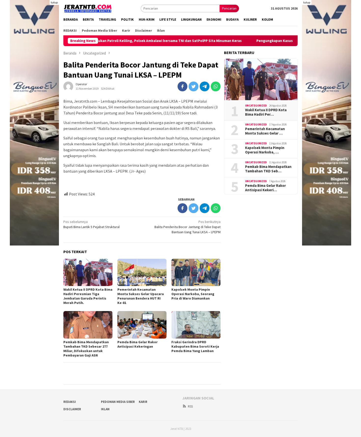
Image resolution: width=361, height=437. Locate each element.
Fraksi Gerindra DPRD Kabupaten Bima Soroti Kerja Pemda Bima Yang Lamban (195, 346)
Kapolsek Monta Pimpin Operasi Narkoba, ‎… (264, 150)
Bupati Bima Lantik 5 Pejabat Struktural (91, 224)
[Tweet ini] (193, 86)
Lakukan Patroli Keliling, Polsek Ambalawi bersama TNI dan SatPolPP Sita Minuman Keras (151, 41)
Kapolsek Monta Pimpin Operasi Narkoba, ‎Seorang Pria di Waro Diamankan (192, 293)
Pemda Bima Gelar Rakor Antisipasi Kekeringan (137, 344)
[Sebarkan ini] (182, 86)
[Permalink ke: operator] (68, 86)
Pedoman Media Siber (118, 402)
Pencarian (229, 8)
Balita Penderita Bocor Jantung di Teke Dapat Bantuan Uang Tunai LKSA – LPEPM (187, 226)
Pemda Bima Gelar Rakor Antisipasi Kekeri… (265, 187)
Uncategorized (256, 105)
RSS (190, 406)
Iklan (105, 409)
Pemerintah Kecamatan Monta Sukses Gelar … (265, 131)
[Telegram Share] (204, 86)
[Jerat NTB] (87, 8)
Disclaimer (72, 409)
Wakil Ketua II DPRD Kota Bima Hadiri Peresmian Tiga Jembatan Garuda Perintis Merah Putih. (87, 296)
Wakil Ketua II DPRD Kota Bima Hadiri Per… (266, 112)
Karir (143, 402)
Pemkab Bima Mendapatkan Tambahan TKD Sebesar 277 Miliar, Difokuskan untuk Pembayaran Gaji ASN (86, 348)
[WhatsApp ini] (216, 86)
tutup (54, 2)
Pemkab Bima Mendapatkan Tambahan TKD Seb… (268, 168)
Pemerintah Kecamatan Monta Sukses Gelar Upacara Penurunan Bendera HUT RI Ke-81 (140, 296)
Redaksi (69, 402)
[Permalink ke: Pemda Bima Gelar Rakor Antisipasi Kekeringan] (142, 325)
